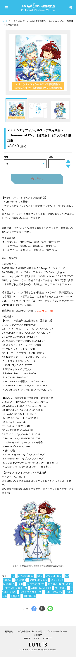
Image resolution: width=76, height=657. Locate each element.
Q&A (36, 638)
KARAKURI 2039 (38, 580)
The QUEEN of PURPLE (60, 584)
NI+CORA (8, 584)
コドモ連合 (61, 588)
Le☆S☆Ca (57, 580)
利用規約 (9, 631)
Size (6, 157)
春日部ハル (30, 596)
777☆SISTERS (25, 576)
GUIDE (27, 638)
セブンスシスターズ (31, 592)
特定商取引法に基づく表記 (30, 631)
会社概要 (38, 634)
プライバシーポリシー (57, 631)
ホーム (4, 21)
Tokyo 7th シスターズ (15, 588)
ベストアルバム (53, 592)
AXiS (39, 576)
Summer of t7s (35, 584)
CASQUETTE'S (53, 576)
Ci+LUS (7, 580)
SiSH (20, 584)
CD (67, 576)
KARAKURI (20, 580)
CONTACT (47, 638)
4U (12, 576)
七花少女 (15, 596)
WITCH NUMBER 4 (41, 588)
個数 (50, 157)
